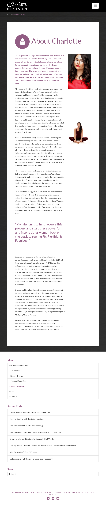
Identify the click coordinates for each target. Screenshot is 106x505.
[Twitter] (48, 498)
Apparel (17, 370)
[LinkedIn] (53, 498)
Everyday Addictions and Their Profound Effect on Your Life (35, 432)
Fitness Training (16, 376)
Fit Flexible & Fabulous (19, 365)
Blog (12, 391)
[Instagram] (57, 498)
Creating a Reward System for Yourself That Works (32, 439)
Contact (13, 397)
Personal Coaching (18, 381)
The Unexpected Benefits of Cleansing (26, 425)
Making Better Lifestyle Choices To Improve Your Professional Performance (43, 445)
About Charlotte (17, 386)
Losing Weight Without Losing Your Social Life (30, 412)
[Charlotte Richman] (17, 6)
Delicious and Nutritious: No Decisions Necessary (31, 459)
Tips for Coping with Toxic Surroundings (27, 419)
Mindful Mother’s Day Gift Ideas (23, 452)
